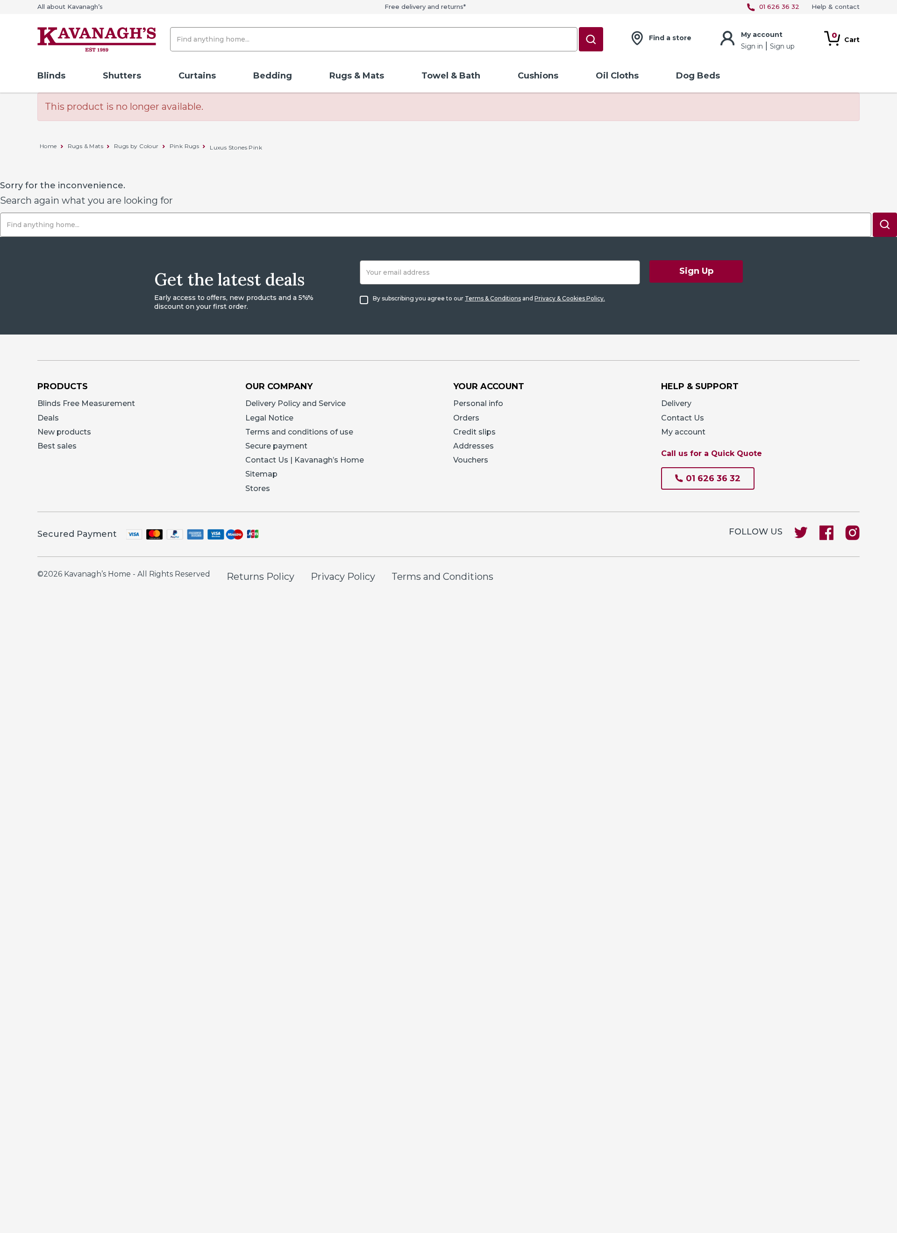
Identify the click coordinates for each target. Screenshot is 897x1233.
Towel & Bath (450, 76)
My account (683, 432)
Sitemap (261, 474)
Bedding (272, 76)
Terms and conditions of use (299, 432)
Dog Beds (698, 76)
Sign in (753, 46)
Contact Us (682, 417)
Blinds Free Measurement (86, 403)
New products (64, 432)
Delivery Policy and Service (295, 403)
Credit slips (474, 432)
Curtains (197, 76)
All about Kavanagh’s (70, 6)
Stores (257, 488)
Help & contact (836, 6)
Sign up (782, 46)
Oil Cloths (617, 76)
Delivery (676, 403)
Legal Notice (269, 417)
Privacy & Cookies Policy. (569, 298)
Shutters (122, 76)
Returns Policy (260, 576)
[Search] (591, 39)
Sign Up (696, 271)
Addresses (473, 446)
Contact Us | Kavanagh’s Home (304, 460)
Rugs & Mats (356, 76)
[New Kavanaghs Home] (96, 41)
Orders (466, 417)
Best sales (57, 446)
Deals (48, 417)
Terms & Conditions (493, 298)
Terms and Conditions (442, 576)
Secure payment (276, 446)
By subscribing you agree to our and (489, 298)
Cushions (538, 76)
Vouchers (470, 460)
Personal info (478, 403)
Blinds (51, 76)
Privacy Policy (343, 576)
